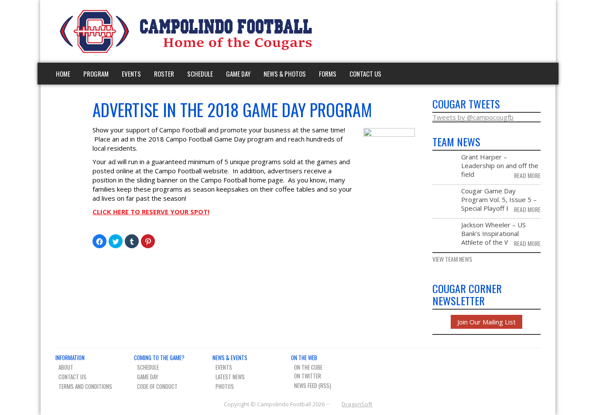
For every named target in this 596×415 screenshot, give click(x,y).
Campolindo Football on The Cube (505, 31)
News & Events (229, 357)
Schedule (200, 73)
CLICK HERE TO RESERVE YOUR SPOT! (150, 211)
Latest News (230, 376)
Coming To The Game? (159, 357)
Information (70, 357)
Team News (536, 31)
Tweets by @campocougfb (473, 117)
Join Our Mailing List (486, 321)
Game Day (238, 73)
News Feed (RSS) (312, 385)
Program (96, 73)
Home (63, 73)
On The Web (304, 357)
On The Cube (308, 367)
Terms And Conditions (85, 386)
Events (131, 73)
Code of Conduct (157, 386)
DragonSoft (357, 404)
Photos (225, 386)
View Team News (452, 259)
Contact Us (365, 73)
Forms (327, 73)
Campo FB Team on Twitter (520, 31)
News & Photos (285, 73)
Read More (527, 175)
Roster (164, 73)
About (65, 367)
